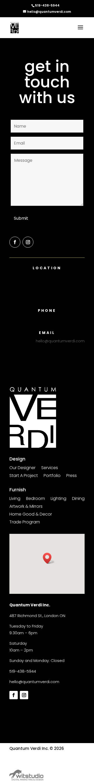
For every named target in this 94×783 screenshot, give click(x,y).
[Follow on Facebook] (14, 242)
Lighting (58, 499)
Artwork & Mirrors (26, 507)
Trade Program (24, 522)
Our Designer (22, 468)
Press (71, 476)
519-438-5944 (22, 671)
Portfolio (52, 476)
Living (14, 499)
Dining (78, 499)
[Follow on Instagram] (27, 242)
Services (49, 468)
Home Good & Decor (30, 514)
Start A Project (23, 476)
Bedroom (35, 499)
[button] (49, 558)
